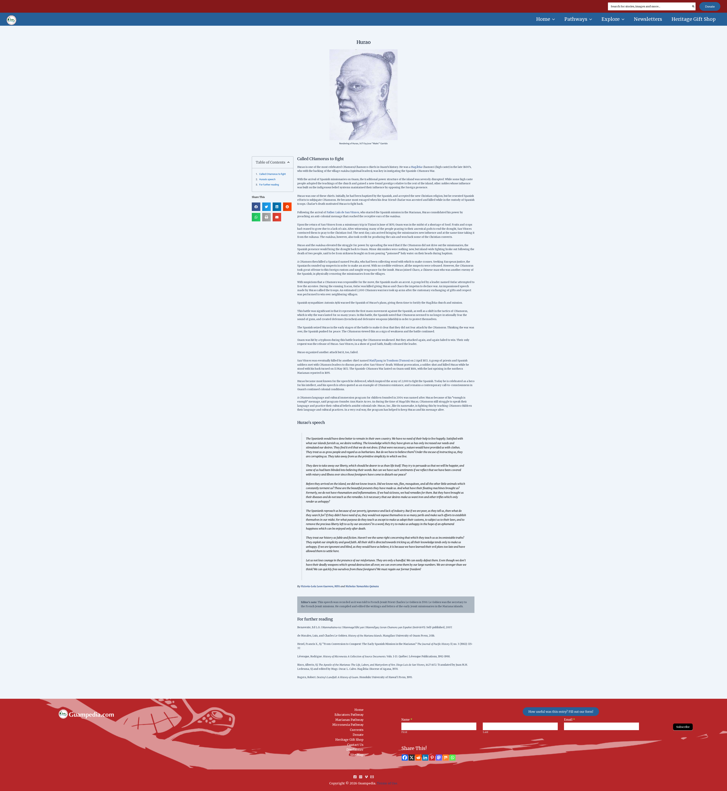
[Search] (693, 6)
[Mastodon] (439, 758)
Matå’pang (376, 360)
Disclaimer (355, 749)
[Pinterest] (432, 758)
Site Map (357, 755)
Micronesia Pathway (348, 725)
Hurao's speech (267, 179)
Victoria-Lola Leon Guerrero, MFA (320, 586)
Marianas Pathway (349, 720)
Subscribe (683, 727)
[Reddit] (418, 758)
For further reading (269, 184)
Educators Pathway (349, 715)
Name (406, 719)
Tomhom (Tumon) (398, 360)
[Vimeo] (366, 777)
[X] (412, 758)
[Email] (372, 777)
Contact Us (355, 745)
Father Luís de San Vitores (343, 212)
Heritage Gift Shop (349, 739)
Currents (357, 730)
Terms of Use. (387, 783)
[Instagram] (360, 777)
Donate (358, 735)
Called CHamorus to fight (272, 174)
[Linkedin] (425, 758)
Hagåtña (416, 167)
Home (359, 710)
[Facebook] (405, 758)
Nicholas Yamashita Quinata (362, 586)
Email (569, 719)
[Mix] (446, 758)
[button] (709, 6)
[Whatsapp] (452, 758)
